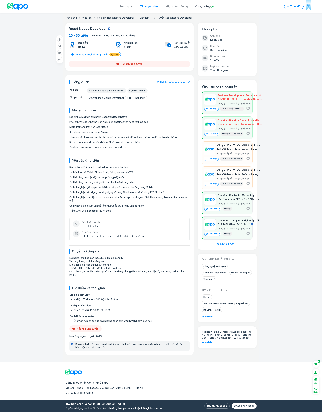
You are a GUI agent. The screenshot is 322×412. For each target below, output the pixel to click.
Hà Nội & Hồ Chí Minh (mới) (233, 108)
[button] (248, 108)
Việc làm (87, 17)
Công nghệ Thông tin (214, 266)
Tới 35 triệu (211, 108)
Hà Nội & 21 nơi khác (232, 133)
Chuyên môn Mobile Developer (106, 97)
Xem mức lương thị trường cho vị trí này (114, 35)
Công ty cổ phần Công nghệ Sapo (220, 335)
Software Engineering (214, 272)
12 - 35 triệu (212, 133)
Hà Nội (82, 46)
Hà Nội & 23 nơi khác (232, 158)
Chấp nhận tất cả (244, 405)
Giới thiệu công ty (177, 6)
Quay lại (200, 6)
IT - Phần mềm (137, 97)
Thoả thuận (214, 208)
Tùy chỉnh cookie (217, 405)
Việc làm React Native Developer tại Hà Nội (225, 303)
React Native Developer (88, 29)
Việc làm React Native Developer (115, 17)
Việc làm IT (146, 17)
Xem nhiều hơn (225, 243)
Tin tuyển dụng (149, 6)
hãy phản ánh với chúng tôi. (90, 347)
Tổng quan (127, 6)
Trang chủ (71, 17)
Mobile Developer (240, 272)
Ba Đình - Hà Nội (212, 309)
